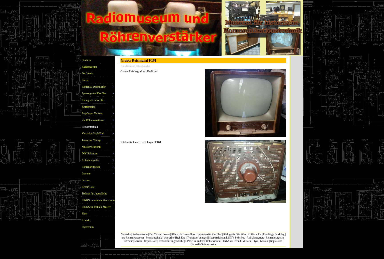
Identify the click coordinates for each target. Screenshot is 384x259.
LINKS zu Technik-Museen (236, 241)
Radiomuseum (140, 234)
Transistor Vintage (196, 237)
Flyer (255, 241)
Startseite (126, 234)
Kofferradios (254, 234)
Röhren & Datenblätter (183, 234)
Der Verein (155, 234)
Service (138, 241)
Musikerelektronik (218, 237)
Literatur (128, 241)
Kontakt (264, 241)
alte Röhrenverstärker (133, 237)
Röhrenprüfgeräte (275, 237)
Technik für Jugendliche (171, 241)
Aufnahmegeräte (255, 237)
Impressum (276, 241)
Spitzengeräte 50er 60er (209, 234)
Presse (166, 234)
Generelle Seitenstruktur (203, 244)
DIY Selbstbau (237, 237)
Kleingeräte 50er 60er (234, 234)
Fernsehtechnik (154, 237)
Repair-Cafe (150, 241)
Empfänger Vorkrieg (273, 234)
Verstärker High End (174, 237)
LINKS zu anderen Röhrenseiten (202, 241)
